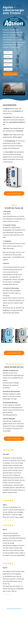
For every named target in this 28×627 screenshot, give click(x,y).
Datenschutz (17, 608)
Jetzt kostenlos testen (10, 74)
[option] (7, 335)
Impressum (10, 608)
